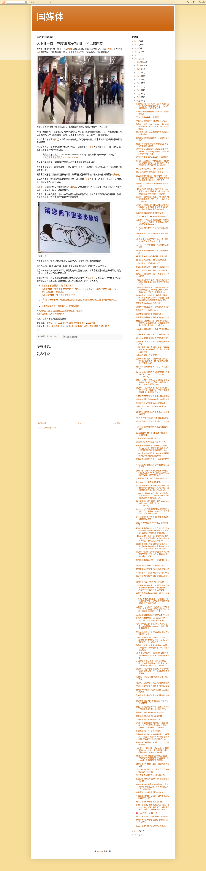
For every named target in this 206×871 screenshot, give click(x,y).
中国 (69, 49)
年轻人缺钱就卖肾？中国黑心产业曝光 (151, 121)
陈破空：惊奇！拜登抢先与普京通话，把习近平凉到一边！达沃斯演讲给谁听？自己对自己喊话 (152, 554)
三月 (138, 94)
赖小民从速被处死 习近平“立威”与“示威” (152, 338)
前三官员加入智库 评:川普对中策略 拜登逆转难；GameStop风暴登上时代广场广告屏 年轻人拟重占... (152, 151)
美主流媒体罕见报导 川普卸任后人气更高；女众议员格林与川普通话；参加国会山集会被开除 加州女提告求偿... (152, 178)
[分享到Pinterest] (76, 336)
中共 (48, 326)
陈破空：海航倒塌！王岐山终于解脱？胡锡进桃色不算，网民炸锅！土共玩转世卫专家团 (152, 199)
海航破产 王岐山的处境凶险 (147, 310)
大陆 (39, 139)
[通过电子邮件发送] (64, 336)
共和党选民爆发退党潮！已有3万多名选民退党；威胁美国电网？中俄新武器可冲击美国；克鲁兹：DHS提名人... (152, 323)
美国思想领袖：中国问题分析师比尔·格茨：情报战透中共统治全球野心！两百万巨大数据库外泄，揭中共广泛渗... (152, 546)
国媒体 (50, 17)
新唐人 (45, 319)
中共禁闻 (91, 323)
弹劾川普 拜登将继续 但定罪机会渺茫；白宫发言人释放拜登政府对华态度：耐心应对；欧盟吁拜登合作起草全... (152, 758)
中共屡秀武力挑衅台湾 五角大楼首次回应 (152, 396)
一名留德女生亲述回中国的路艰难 (149, 169)
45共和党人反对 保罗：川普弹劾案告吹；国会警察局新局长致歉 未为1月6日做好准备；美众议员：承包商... (152, 663)
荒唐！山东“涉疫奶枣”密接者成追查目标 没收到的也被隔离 (152, 145)
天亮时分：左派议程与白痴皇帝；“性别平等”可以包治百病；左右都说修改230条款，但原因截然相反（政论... (152, 609)
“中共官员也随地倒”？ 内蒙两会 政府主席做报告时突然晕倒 (152, 771)
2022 (136, 55)
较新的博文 (41, 423)
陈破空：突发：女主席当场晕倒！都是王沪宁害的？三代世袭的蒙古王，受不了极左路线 (152, 647)
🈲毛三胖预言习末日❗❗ (146, 813)
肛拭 (91, 326)
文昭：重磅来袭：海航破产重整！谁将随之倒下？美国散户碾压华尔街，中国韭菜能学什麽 (152, 349)
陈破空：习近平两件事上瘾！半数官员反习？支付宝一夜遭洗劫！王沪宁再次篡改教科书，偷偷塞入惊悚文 (152, 390)
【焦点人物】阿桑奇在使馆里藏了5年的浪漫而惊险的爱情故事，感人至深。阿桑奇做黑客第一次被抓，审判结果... (152, 191)
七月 (138, 79)
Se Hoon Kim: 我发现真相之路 (148, 482)
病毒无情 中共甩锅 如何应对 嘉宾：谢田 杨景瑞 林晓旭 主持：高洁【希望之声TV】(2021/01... (152, 786)
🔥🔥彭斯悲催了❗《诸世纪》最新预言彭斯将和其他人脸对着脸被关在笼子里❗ (152, 655)
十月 (138, 69)
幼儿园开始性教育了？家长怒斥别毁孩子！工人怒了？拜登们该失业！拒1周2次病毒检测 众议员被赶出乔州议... (152, 448)
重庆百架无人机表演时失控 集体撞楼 (151, 775)
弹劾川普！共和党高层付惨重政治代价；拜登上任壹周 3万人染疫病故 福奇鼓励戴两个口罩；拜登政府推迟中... (152, 473)
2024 (136, 48)
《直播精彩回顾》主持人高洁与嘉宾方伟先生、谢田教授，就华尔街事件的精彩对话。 (152, 282)
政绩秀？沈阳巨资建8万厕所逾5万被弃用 (152, 307)
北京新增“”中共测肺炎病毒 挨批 (58, 295)
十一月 (139, 65)
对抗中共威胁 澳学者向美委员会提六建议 (152, 399)
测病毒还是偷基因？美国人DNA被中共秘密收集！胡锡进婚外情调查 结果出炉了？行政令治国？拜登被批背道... (152, 207)
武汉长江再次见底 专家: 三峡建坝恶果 (151, 260)
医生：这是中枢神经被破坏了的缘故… (151, 826)
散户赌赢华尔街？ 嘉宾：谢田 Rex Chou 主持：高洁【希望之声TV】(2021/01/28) (152, 503)
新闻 (54, 139)
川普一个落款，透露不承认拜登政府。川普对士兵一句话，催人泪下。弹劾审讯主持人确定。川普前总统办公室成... (152, 807)
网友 (86, 326)
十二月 (139, 62)
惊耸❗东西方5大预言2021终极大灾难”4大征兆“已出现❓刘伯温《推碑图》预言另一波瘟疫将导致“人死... (152, 382)
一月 (138, 101)
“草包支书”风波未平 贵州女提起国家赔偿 (152, 217)
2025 (136, 45)
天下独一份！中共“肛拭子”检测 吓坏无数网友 (66, 323)
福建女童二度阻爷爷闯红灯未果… (149, 314)
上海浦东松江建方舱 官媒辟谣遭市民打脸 (152, 335)
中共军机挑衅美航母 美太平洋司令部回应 (152, 317)
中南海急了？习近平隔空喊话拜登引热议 (152, 573)
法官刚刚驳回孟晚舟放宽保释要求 (149, 213)
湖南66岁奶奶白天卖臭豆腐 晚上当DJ (151, 442)
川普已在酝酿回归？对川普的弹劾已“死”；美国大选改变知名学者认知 (150, 619)
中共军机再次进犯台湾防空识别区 (149, 792)
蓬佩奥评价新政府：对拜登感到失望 (150, 566)
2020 (136, 831)
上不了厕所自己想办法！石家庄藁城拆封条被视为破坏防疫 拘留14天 (152, 454)
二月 (138, 97)
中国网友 (76, 52)
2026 (136, 41)
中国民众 (70, 326)
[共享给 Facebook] (73, 336)
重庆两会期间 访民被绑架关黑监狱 (150, 713)
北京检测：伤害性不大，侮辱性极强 (60, 306)
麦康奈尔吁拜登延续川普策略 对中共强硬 (152, 615)
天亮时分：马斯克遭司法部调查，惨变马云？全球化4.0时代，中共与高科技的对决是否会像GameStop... (152, 222)
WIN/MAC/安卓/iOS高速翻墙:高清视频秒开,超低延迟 (59, 311)
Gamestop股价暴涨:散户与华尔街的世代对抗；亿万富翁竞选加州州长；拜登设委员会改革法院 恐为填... (152, 511)
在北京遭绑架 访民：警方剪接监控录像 (151, 271)
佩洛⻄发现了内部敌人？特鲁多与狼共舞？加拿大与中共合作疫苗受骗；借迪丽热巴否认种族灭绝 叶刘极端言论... (152, 297)
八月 (138, 76)
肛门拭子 (105, 326)
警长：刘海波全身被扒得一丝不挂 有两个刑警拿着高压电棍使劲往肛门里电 (152, 708)
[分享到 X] (70, 336)
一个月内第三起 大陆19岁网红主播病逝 (152, 817)
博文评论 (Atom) (49, 428)
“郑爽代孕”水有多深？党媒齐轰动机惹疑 (152, 418)
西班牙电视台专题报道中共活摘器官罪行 (152, 569)
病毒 (74, 187)
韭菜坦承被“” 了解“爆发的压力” (58, 285)
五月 (138, 87)
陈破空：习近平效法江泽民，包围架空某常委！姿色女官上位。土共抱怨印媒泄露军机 (152, 671)
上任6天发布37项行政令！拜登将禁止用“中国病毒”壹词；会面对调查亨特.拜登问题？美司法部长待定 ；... (152, 601)
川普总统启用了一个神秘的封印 (149, 731)
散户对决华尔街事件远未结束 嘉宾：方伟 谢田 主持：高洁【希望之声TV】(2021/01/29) (152, 374)
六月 (138, 83)
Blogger (100, 851)
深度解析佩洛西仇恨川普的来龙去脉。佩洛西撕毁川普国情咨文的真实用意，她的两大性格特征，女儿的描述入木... (152, 488)
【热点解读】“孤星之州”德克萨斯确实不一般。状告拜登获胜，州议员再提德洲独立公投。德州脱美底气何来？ (152, 538)
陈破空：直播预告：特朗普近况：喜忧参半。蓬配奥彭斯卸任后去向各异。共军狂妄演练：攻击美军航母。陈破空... (152, 163)
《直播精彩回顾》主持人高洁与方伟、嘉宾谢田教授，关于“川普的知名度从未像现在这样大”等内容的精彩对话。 (152, 290)
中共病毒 (115, 174)
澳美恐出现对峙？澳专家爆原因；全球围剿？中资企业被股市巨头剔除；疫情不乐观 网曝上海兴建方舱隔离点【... (152, 737)
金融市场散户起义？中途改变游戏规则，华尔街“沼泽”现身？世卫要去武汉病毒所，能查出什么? (152, 361)
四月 (138, 90)
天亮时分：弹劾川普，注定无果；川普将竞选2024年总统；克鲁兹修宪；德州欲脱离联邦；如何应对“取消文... (152, 750)
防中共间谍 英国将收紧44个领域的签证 (152, 157)
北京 (88, 179)
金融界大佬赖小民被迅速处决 (148, 355)
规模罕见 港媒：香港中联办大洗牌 (150, 582)
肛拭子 (97, 326)
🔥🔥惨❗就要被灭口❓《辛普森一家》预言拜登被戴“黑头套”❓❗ (152, 240)
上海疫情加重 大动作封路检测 (148, 720)
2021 (136, 59)
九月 (138, 73)
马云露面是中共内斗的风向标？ (149, 303)
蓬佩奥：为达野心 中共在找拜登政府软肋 (152, 683)
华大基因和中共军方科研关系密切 (149, 172)
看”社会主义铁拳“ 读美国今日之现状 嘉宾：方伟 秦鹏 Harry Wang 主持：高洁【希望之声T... (152, 626)
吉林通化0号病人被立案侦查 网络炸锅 (151, 479)
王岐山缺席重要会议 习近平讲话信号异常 (152, 686)
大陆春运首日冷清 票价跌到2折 (148, 439)
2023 (136, 52)
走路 (91, 147)
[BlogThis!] (67, 336)
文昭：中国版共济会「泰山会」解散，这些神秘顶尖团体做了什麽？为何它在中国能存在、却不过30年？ (152, 640)
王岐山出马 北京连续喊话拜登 (148, 263)
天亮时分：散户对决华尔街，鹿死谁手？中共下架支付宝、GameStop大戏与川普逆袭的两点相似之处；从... (152, 495)
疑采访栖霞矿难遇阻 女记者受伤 (149, 802)
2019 (136, 835)
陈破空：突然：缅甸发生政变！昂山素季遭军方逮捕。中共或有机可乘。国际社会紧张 (152, 126)
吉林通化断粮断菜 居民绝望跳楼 (149, 716)
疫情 (91, 278)
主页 (79, 423)
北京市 (40, 187)
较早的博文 (117, 423)
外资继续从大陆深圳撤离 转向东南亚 (151, 403)
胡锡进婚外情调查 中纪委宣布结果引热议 (152, 267)
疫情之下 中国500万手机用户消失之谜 (151, 256)
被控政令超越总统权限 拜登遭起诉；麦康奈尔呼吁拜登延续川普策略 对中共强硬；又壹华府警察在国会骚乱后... (152, 530)
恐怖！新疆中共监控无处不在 (148, 117)
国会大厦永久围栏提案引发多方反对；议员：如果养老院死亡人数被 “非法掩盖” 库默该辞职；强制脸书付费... (152, 106)
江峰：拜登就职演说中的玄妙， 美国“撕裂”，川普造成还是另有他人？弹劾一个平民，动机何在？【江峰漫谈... (152, 725)
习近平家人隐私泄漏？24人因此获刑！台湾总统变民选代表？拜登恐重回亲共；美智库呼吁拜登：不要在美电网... (152, 588)
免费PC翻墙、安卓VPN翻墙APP (51, 314)
